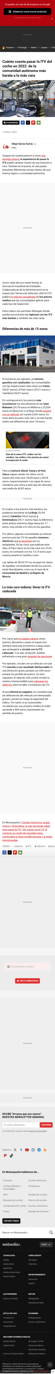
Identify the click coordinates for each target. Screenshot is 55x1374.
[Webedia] (11, 1246)
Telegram (39, 1149)
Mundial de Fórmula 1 (39, 1211)
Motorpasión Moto (36, 1303)
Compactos (34, 1186)
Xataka (6, 1260)
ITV (29, 846)
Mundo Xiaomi (9, 1276)
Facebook (23, 123)
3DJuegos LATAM (35, 1341)
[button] (24, 144)
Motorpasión (33, 1298)
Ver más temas (11, 1221)
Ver (29, 981)
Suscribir (46, 1125)
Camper (44, 47)
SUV (5, 1194)
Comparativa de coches (14, 1206)
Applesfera (7, 1268)
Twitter (28, 123)
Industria (18, 846)
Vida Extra (32, 1264)
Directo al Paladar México (13, 1354)
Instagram (33, 1149)
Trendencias (8, 1318)
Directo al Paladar (10, 1298)
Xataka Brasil (8, 1345)
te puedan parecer (28, 638)
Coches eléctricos (37, 1180)
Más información (41, 1371)
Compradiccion (9, 1326)
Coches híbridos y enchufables (12, 1187)
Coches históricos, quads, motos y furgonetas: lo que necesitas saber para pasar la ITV (26, 826)
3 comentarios (12, 122)
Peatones (10, 47)
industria (41, 846)
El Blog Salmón (34, 1318)
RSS (45, 1149)
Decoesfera (8, 1322)
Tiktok (11, 1155)
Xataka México (9, 1341)
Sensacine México (36, 1345)
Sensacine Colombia (36, 1349)
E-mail (39, 123)
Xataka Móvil (8, 1264)
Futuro (6, 1211)
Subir (44, 1244)
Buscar (51, 1232)
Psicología (22, 47)
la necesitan (25, 541)
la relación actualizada (23, 296)
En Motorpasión (13, 451)
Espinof (31, 1283)
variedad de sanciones (39, 656)
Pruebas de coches (37, 1194)
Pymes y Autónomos (36, 1322)
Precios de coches (37, 1200)
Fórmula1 (7, 1180)
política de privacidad (38, 1131)
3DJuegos (32, 1260)
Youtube (27, 1149)
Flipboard (33, 123)
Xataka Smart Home (11, 1272)
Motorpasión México (36, 1354)
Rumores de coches (13, 1200)
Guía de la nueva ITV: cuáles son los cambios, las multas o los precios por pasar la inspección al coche (27, 457)
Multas (34, 47)
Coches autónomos (38, 1206)
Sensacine (32, 1279)
